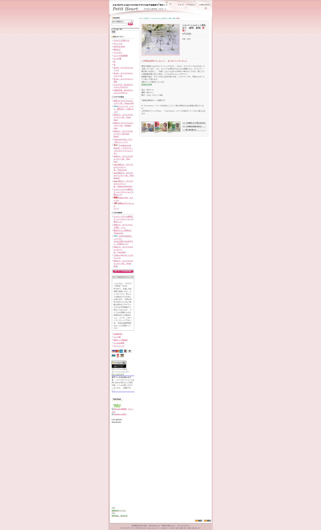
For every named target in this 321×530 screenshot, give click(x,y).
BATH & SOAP (119, 47)
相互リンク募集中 (121, 340)
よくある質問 (119, 343)
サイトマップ (119, 346)
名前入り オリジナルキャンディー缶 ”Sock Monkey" (124, 175)
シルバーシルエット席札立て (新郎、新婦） (165, 18)
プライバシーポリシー (183, 525)
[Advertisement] (122, 466)
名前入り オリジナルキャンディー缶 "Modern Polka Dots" (123, 183)
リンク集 (117, 337)
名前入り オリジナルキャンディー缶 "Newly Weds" (123, 263)
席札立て (117, 50)
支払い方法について (154, 525)
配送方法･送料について (168, 525)
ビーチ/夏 (117, 59)
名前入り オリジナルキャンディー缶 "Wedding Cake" (123, 125)
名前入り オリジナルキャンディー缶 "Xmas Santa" (123, 117)
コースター (118, 53)
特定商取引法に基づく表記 (139, 525)
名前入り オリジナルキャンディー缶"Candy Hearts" (123, 133)
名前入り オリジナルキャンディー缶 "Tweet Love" (123, 167)
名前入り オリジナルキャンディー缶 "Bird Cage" (123, 159)
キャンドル (118, 44)
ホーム (141, 18)
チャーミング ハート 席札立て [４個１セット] (124, 109)
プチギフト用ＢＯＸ (121, 41)
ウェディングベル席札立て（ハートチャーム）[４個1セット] (124, 192)
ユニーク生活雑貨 (121, 56)
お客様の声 (118, 334)
